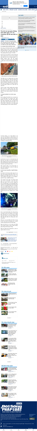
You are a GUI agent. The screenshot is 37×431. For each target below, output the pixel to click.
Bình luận (26, 430)
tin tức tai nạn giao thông (12, 243)
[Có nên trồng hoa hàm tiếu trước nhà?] (4, 313)
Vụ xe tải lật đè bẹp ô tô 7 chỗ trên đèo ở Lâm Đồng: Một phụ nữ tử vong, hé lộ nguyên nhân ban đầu (12, 332)
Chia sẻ (33, 430)
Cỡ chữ (18, 430)
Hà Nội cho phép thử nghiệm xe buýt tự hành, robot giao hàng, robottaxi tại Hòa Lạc (12, 381)
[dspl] (1, 10)
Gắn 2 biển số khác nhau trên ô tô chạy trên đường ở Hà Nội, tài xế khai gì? (12, 355)
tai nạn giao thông (5, 243)
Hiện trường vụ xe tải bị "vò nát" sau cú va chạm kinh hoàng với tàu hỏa (12, 279)
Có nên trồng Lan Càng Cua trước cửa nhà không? (12, 303)
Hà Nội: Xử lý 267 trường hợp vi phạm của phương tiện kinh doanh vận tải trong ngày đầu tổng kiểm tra (27, 27)
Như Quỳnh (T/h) (5, 37)
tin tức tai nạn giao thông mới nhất (6, 244)
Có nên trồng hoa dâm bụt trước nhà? (12, 307)
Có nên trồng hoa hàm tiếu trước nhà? (12, 312)
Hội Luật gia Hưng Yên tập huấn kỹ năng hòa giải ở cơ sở (26, 31)
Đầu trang (30, 428)
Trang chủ (3, 430)
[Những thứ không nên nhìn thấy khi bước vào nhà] (4, 294)
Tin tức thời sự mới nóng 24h (23, 45)
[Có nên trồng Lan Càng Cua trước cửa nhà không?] (4, 304)
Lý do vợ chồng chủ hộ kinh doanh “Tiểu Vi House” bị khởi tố (12, 375)
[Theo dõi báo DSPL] (9, 39)
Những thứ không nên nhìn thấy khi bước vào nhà (12, 294)
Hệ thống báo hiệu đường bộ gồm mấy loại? (11, 284)
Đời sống (31, 10)
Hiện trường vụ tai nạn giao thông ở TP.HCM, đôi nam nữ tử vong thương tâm (12, 325)
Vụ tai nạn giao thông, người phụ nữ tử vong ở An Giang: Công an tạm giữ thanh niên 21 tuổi (12, 340)
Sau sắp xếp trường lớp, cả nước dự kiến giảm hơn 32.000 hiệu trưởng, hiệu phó (12, 369)
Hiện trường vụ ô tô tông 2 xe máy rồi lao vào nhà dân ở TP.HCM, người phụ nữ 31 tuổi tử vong (12, 347)
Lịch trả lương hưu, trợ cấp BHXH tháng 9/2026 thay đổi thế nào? (26, 24)
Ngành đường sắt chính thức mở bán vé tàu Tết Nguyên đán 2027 (27, 47)
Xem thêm (9, 317)
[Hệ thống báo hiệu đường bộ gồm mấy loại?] (4, 284)
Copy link (11, 430)
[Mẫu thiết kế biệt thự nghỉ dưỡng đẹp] (4, 299)
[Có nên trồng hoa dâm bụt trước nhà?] (4, 308)
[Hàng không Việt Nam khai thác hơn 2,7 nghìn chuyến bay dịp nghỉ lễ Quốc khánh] (4, 239)
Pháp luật (13, 10)
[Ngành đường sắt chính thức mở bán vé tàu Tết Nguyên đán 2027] (27, 39)
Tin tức (6, 10)
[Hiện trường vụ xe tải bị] (4, 280)
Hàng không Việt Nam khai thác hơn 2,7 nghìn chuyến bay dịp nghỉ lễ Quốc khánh (12, 239)
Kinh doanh (22, 10)
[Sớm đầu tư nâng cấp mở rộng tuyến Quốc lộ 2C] (4, 275)
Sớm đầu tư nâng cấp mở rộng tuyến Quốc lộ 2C (12, 274)
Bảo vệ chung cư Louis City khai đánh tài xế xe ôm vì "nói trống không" (12, 395)
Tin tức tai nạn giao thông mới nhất (8, 235)
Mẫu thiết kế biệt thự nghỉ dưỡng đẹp (12, 298)
